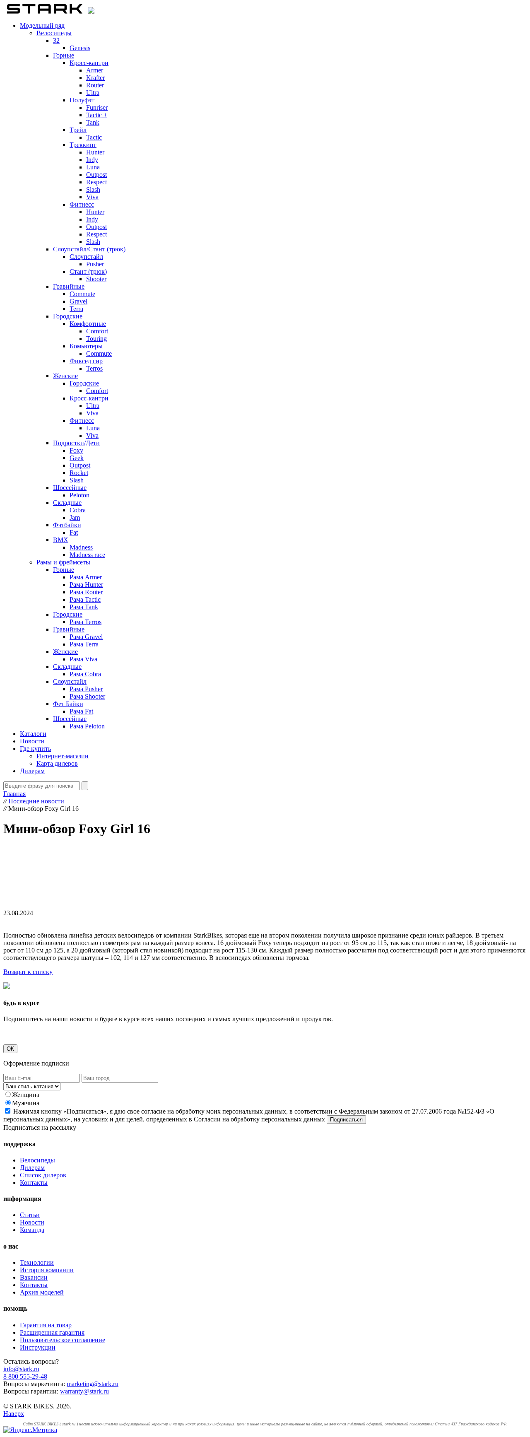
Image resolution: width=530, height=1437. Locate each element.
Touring (96, 338)
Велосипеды (54, 32)
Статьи (30, 1214)
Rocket (79, 472)
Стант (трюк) (88, 271)
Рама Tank (84, 606)
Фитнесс (82, 204)
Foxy (76, 450)
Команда (32, 1229)
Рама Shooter (87, 696)
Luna (93, 167)
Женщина (25, 1094)
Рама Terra (84, 644)
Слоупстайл (86, 256)
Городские (67, 316)
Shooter (96, 278)
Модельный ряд (42, 25)
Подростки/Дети (76, 442)
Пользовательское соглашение (62, 1339)
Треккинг (83, 144)
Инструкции (37, 1347)
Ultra (92, 92)
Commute (82, 293)
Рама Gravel (86, 636)
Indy (92, 159)
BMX (60, 539)
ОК (10, 1049)
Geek (77, 457)
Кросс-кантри (89, 62)
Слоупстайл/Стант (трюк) (89, 249)
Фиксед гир (86, 360)
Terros (94, 368)
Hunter (95, 152)
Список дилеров (43, 1175)
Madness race (87, 554)
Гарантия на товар (46, 1325)
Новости (32, 741)
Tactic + (96, 114)
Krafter (95, 77)
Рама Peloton (87, 726)
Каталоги (33, 733)
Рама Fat (81, 711)
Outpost (96, 174)
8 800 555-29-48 (25, 1376)
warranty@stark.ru (84, 1391)
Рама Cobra (85, 674)
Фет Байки (68, 703)
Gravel (78, 301)
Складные (67, 502)
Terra (76, 308)
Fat (74, 532)
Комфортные (88, 323)
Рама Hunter (86, 584)
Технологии (37, 1262)
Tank (92, 122)
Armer (94, 70)
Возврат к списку (28, 971)
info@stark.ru (21, 1368)
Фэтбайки (67, 524)
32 (56, 40)
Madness (81, 547)
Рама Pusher (86, 688)
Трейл (78, 129)
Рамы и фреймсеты (63, 562)
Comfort (97, 331)
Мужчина (25, 1103)
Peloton (79, 495)
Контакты (34, 1182)
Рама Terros (85, 621)
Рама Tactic (85, 599)
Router (95, 85)
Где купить (35, 748)
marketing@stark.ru (92, 1383)
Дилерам (32, 770)
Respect (96, 182)
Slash (93, 189)
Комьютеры (86, 346)
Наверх (13, 1413)
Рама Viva (83, 659)
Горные (63, 55)
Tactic (94, 137)
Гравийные (68, 286)
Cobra (78, 510)
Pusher (95, 264)
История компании (47, 1269)
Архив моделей (42, 1292)
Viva (92, 196)
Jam (75, 517)
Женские (65, 375)
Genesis (80, 47)
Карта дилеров (57, 763)
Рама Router (86, 592)
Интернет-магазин (62, 755)
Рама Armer (86, 577)
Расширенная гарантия (52, 1332)
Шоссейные (70, 487)
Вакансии (34, 1277)
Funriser (97, 107)
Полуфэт (82, 100)
